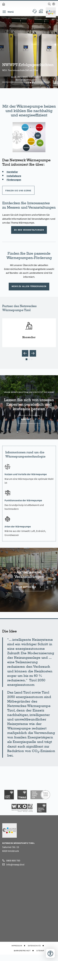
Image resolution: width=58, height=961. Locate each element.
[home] (3, 4)
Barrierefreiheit (22, 951)
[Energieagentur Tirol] (41, 808)
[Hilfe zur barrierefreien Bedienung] (53, 4)
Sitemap (40, 951)
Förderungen (14, 179)
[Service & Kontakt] (35, 11)
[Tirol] (9, 794)
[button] (25, 353)
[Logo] (51, 12)
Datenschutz (34, 946)
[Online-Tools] (41, 11)
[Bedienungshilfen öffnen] (50, 953)
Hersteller (12, 171)
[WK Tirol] (22, 808)
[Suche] (49, 4)
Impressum (16, 946)
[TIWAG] (22, 794)
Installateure (14, 175)
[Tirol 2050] (40, 794)
